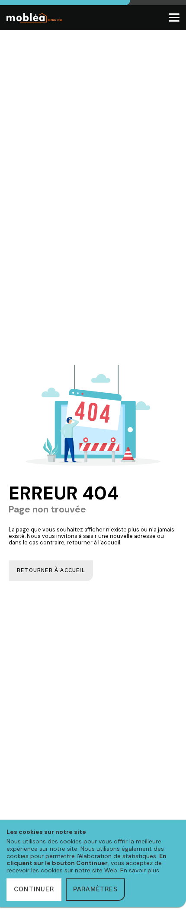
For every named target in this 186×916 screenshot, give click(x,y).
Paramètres (95, 890)
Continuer (34, 890)
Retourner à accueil (51, 570)
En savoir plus (139, 870)
